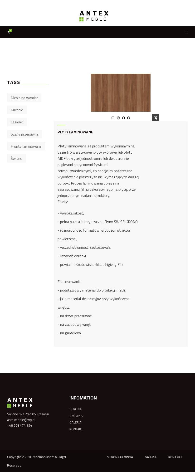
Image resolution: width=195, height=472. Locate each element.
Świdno (16, 158)
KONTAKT (76, 429)
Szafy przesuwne (25, 134)
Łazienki (17, 122)
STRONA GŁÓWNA (76, 412)
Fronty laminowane (26, 146)
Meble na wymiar (24, 97)
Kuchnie (17, 109)
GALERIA (75, 422)
